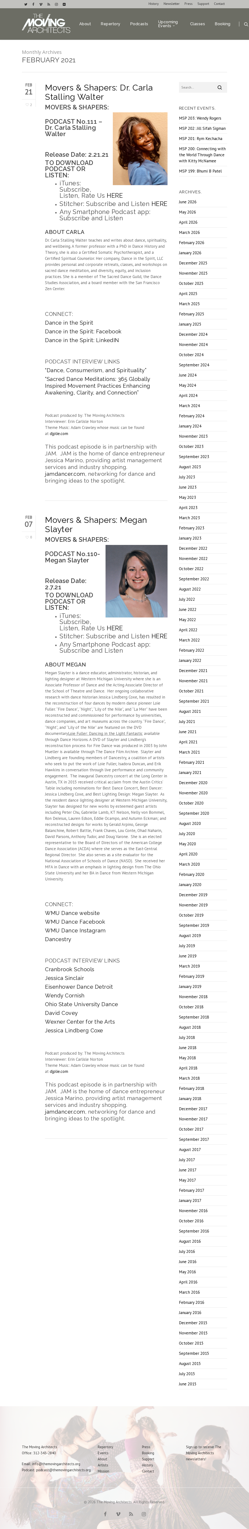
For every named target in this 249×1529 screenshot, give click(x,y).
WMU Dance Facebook (75, 922)
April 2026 (188, 222)
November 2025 (193, 273)
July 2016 (187, 1251)
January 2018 (190, 1098)
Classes (197, 24)
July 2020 (187, 833)
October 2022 (191, 568)
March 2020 (189, 864)
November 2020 (193, 793)
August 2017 (190, 1149)
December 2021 (193, 670)
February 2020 (191, 874)
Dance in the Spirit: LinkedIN (82, 340)
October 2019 (191, 915)
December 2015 (193, 1322)
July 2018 (187, 1037)
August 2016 (190, 1241)
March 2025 (189, 303)
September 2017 (194, 1139)
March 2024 (189, 405)
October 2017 (191, 1129)
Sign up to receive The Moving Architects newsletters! (203, 1453)
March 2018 (189, 1078)
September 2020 (194, 813)
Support (203, 3)
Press (189, 3)
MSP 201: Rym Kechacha (200, 138)
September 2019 (194, 925)
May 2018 (187, 1057)
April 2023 (188, 507)
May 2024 (187, 385)
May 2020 (187, 844)
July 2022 (187, 599)
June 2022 (187, 609)
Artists (103, 1465)
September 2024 (194, 365)
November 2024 (193, 344)
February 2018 (191, 1088)
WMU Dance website (72, 913)
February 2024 (191, 416)
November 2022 (193, 558)
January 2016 (190, 1312)
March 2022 (189, 640)
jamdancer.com (65, 474)
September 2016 (194, 1231)
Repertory (110, 24)
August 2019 (190, 935)
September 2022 (194, 579)
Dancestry (58, 939)
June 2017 (187, 1170)
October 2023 (191, 446)
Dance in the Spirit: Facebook (83, 331)
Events (103, 1453)
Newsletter (172, 3)
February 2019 (191, 976)
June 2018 (187, 1047)
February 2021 (191, 762)
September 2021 (194, 701)
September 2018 (194, 1017)
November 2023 (193, 436)
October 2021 (191, 691)
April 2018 (188, 1068)
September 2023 (194, 456)
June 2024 (187, 375)
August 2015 (190, 1363)
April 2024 (188, 395)
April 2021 (188, 742)
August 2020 (190, 823)
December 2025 (193, 263)
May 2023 (187, 497)
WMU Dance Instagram (75, 930)
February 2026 (191, 242)
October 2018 (191, 1007)
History (154, 3)
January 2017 (190, 1200)
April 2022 (188, 630)
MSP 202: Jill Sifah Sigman (202, 128)
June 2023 (187, 487)
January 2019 (190, 986)
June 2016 (187, 1261)
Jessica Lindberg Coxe (74, 1030)
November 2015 (193, 1333)
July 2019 (187, 945)
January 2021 (190, 772)
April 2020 (188, 854)
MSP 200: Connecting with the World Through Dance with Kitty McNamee (202, 155)
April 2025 (188, 293)
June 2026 (187, 202)
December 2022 (193, 548)
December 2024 (193, 334)
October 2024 (191, 354)
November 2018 (193, 996)
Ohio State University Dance (81, 1004)
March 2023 (189, 517)
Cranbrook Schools (69, 969)
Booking (223, 24)
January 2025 (190, 324)
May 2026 (187, 212)
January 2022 (190, 660)
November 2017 (193, 1119)
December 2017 (193, 1108)
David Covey (61, 1013)
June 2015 (187, 1384)
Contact (219, 3)
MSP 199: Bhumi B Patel (200, 171)
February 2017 (191, 1190)
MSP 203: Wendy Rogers (200, 118)
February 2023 (191, 528)
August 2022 (190, 589)
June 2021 (187, 731)
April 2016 (188, 1282)
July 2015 (187, 1373)
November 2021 (193, 680)
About (85, 24)
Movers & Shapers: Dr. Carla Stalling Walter (99, 92)
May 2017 (187, 1180)
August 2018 (190, 1027)
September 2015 (194, 1353)
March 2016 (189, 1292)
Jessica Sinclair (64, 978)
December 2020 (193, 782)
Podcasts (139, 24)
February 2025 (191, 314)
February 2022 (191, 650)
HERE (115, 195)
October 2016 (191, 1221)
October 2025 (191, 283)
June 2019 (187, 956)
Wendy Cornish (65, 995)
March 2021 (189, 752)
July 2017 (187, 1159)
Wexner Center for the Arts (80, 1022)
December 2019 (193, 894)
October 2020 (191, 803)
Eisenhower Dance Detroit (79, 987)
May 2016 (187, 1271)
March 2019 (189, 966)
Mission (103, 1471)
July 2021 (187, 721)
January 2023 (190, 538)
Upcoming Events (168, 24)
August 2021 (190, 711)
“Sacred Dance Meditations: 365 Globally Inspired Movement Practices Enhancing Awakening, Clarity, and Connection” (97, 386)
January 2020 (190, 884)
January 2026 (190, 252)
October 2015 (191, 1343)
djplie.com (59, 433)
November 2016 (193, 1210)
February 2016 (191, 1302)
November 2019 (193, 905)
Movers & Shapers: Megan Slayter (96, 524)
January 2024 (190, 426)
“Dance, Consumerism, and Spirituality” (95, 370)
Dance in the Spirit (69, 323)
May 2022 (187, 619)
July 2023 (187, 477)
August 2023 (190, 466)
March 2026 (189, 232)
